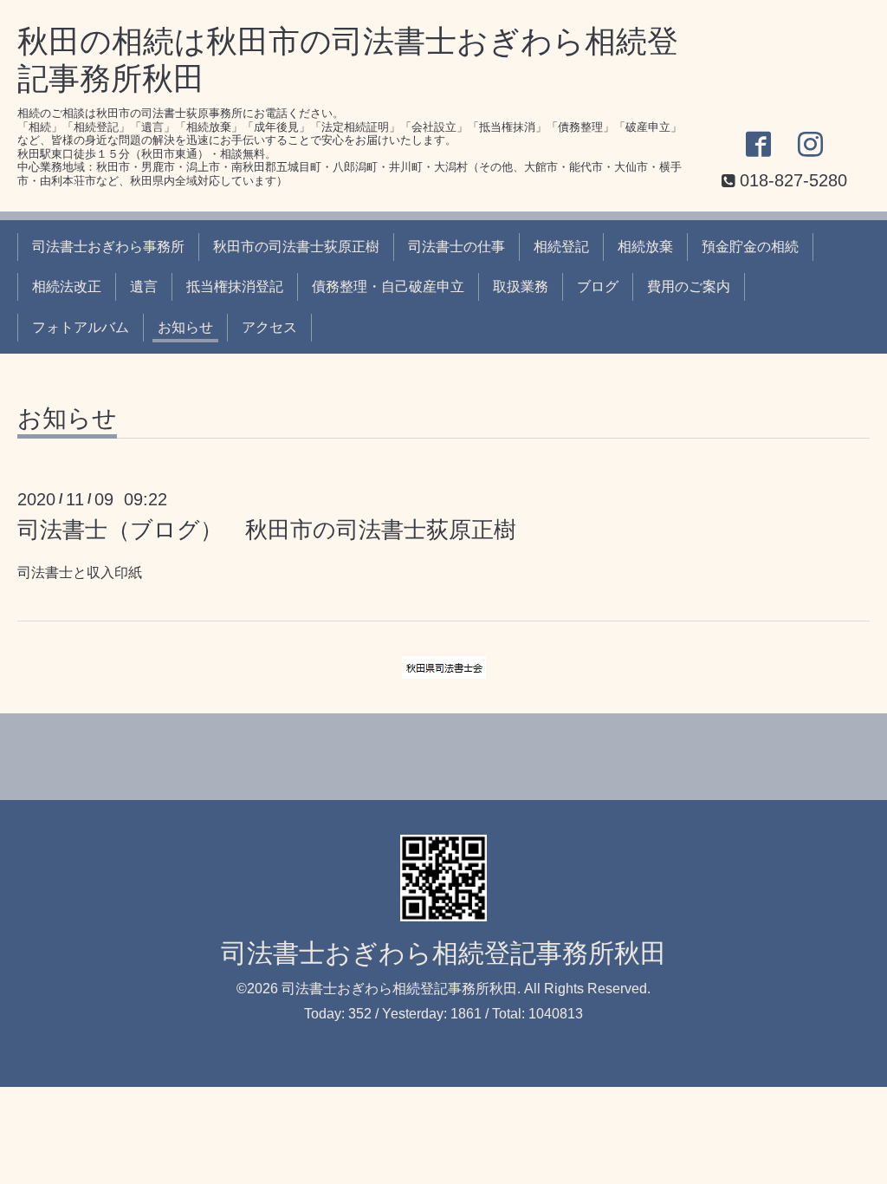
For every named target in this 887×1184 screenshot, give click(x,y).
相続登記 (561, 246)
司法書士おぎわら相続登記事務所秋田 (443, 953)
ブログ (597, 286)
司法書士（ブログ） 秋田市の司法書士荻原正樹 (266, 530)
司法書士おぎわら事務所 (108, 246)
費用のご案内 (688, 286)
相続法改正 (66, 286)
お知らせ (185, 327)
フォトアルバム (80, 327)
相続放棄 (645, 246)
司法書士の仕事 (456, 246)
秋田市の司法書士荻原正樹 (296, 246)
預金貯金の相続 (750, 246)
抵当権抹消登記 (234, 286)
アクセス (269, 327)
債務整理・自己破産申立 (388, 286)
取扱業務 (520, 286)
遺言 (144, 286)
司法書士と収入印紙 (79, 572)
